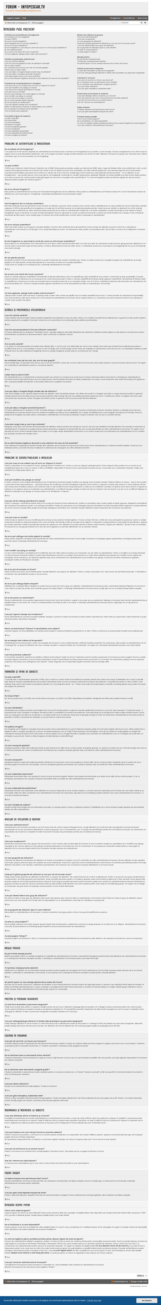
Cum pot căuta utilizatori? (87, 86)
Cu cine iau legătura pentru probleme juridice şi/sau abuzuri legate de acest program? (111, 123)
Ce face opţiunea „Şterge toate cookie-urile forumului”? (26, 54)
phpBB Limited (83, 1213)
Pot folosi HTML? (11, 120)
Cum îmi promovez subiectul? (16, 111)
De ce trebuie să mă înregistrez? (17, 37)
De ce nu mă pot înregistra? (15, 41)
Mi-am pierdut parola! (13, 50)
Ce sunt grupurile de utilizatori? (89, 41)
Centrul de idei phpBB (138, 1227)
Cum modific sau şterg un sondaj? (18, 96)
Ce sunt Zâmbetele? (12, 123)
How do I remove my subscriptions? (91, 102)
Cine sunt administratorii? (87, 37)
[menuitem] (23, 18)
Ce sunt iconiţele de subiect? (16, 135)
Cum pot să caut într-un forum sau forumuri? (95, 80)
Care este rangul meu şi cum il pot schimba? (22, 76)
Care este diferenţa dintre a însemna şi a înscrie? (96, 96)
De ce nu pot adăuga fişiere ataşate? (19, 100)
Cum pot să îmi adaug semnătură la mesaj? (23, 90)
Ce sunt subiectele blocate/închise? (19, 133)
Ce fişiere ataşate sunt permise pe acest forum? (96, 110)
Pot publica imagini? (13, 125)
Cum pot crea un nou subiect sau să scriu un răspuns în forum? (30, 86)
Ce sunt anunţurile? (12, 129)
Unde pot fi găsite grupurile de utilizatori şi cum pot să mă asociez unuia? (106, 43)
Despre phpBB (43, 1215)
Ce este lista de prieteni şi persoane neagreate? (95, 71)
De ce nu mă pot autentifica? (16, 46)
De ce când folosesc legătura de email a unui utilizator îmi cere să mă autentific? (37, 78)
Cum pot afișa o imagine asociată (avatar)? (23, 74)
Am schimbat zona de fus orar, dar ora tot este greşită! (26, 68)
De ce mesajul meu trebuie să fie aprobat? (21, 109)
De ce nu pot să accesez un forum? (19, 98)
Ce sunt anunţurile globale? (15, 127)
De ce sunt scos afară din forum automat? (21, 52)
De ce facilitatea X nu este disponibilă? (92, 121)
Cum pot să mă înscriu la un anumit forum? (94, 100)
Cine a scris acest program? (88, 119)
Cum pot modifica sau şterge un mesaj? (21, 88)
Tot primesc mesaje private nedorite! (91, 61)
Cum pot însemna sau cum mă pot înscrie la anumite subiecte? (102, 98)
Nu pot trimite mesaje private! (88, 59)
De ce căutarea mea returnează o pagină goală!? (97, 84)
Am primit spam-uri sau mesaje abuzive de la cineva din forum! (102, 63)
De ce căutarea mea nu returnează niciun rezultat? (97, 82)
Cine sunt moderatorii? (86, 39)
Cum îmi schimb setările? (15, 61)
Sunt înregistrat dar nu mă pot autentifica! (21, 43)
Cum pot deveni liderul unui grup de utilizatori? (95, 46)
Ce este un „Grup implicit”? (87, 50)
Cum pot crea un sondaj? (15, 92)
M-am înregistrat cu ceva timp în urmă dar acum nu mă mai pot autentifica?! (36, 48)
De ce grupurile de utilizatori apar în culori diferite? (96, 48)
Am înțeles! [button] (147, 1300)
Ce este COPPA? (11, 39)
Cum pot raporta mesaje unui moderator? (21, 105)
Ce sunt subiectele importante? (17, 131)
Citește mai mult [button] (94, 1300)
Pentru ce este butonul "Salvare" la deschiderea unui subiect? (29, 107)
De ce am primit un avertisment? (17, 103)
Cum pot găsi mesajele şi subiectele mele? (94, 89)
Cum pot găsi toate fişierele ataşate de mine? (95, 112)
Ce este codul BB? (12, 118)
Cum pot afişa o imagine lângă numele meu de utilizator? (28, 72)
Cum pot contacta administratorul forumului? (95, 125)
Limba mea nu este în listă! (15, 70)
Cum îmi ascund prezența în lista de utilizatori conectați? (27, 63)
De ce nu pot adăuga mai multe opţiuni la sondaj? (25, 94)
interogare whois (55, 1244)
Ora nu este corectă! (13, 66)
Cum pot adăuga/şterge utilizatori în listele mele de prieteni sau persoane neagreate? (111, 73)
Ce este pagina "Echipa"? (87, 52)
